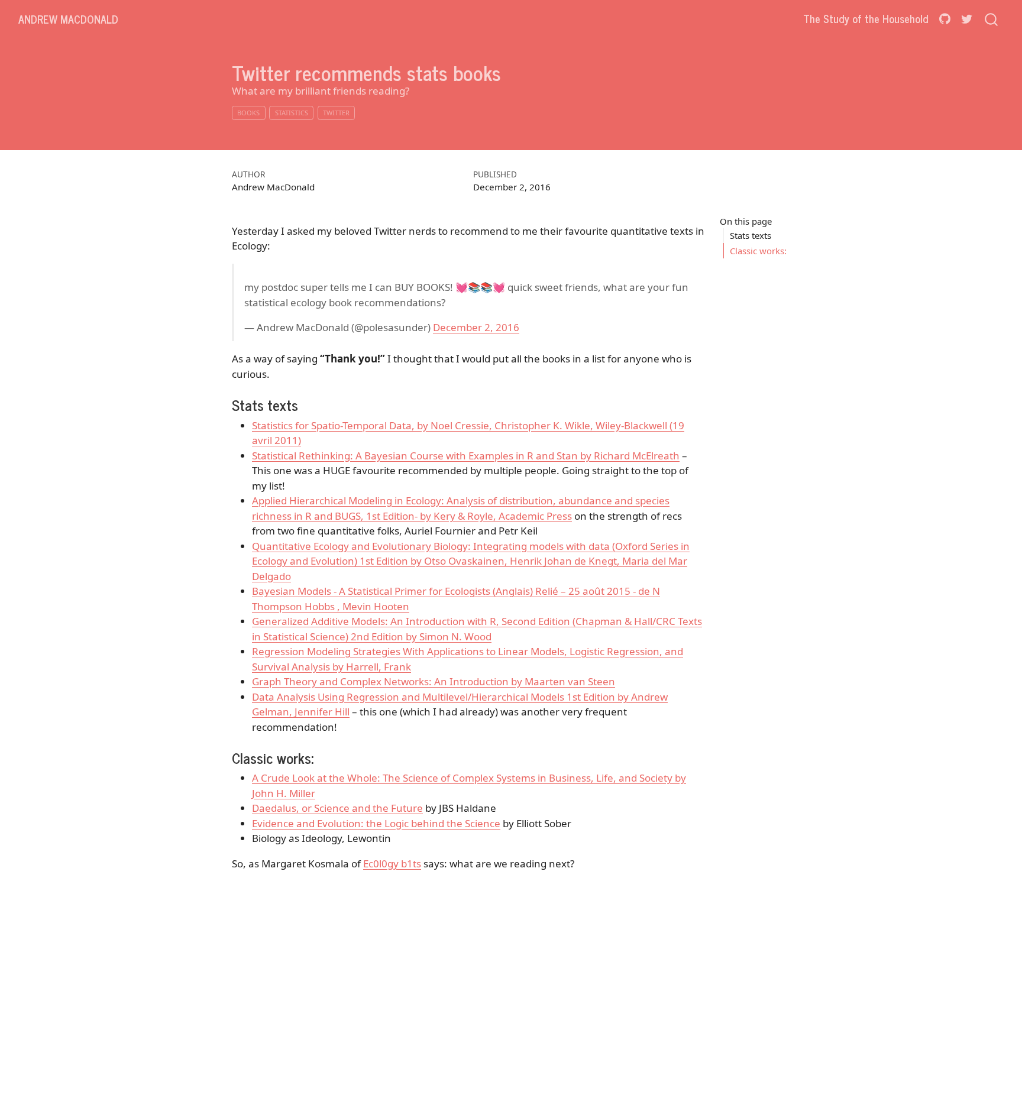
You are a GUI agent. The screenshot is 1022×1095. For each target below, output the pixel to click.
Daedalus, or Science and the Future (337, 808)
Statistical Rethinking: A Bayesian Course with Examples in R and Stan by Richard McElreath (466, 455)
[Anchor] (308, 404)
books (248, 112)
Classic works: (758, 250)
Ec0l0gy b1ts (392, 863)
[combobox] (992, 18)
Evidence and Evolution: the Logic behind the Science (376, 823)
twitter (336, 112)
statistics (291, 112)
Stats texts (750, 235)
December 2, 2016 (476, 327)
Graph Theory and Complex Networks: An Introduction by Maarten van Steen (433, 681)
